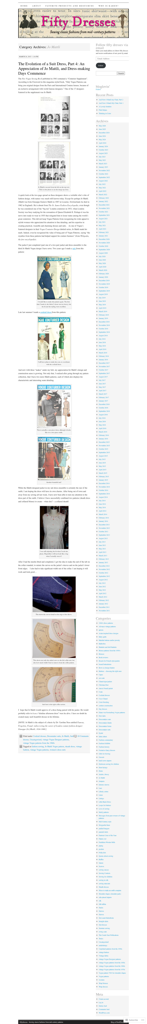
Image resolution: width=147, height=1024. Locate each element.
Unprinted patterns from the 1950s (110, 949)
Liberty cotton (103, 791)
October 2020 (103, 246)
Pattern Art (102, 839)
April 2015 (102, 469)
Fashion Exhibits (104, 743)
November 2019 (104, 284)
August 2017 (103, 377)
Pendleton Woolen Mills (107, 842)
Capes (101, 674)
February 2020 (104, 273)
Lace (100, 788)
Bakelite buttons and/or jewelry (109, 640)
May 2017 (102, 387)
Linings (101, 798)
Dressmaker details (105, 723)
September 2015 (104, 452)
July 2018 (102, 339)
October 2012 (103, 573)
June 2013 (102, 545)
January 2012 (103, 603)
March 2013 (103, 555)
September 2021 (104, 215)
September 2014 (104, 493)
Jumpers (102, 781)
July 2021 (102, 222)
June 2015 (102, 462)
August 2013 (103, 538)
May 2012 (102, 590)
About (36, 6)
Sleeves (101, 911)
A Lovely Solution (105, 106)
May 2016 (102, 425)
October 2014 (103, 490)
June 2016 (102, 421)
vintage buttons (104, 952)
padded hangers (104, 828)
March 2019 (103, 311)
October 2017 (103, 370)
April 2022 (102, 191)
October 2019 (103, 287)
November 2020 (104, 242)
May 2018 (102, 346)
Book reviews (103, 657)
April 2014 (102, 511)
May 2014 (102, 507)
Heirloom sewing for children (109, 764)
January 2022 (103, 201)
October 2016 (103, 407)
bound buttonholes (105, 664)
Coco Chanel (103, 698)
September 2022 (104, 177)
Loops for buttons (105, 805)
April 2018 (102, 349)
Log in (101, 1002)
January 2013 (103, 562)
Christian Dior (104, 685)
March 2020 (103, 270)
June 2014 (102, 504)
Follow (100, 65)
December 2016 (104, 404)
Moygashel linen (104, 825)
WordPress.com (104, 1013)
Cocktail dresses (39, 736)
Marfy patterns (104, 812)
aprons (101, 630)
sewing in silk (103, 880)
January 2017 (103, 401)
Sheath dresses (104, 887)
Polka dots (102, 852)
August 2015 (103, 456)
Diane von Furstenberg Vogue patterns (112, 712)
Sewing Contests (104, 873)
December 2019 (104, 280)
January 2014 (103, 521)
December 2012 (104, 566)
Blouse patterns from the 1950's (109, 650)
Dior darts (102, 716)
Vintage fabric (103, 956)
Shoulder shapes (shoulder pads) (110, 894)
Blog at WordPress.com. (119, 1022)
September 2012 (104, 576)
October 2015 (103, 449)
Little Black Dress (105, 802)
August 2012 (103, 579)
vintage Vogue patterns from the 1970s (112, 969)
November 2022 (104, 170)
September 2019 (104, 291)
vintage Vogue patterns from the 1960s (39, 743)
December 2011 (104, 607)
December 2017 (104, 363)
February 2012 (104, 600)
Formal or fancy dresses (107, 750)
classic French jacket (106, 688)
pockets (101, 849)
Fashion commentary (106, 740)
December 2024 (104, 132)
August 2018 (103, 335)
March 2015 (103, 473)
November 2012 (104, 569)
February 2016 (104, 435)
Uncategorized (35, 739)
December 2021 (104, 205)
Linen (101, 795)
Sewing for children (105, 876)
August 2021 (103, 218)
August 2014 (103, 497)
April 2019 (102, 308)
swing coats (103, 931)
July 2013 (102, 542)
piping (101, 845)
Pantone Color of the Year (107, 835)
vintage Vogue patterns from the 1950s (112, 962)
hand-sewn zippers (105, 760)
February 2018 (104, 356)
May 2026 (102, 126)
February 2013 (104, 559)
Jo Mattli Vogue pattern (54, 746)
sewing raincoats (104, 883)
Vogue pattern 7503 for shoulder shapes (112, 973)
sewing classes (104, 870)
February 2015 (104, 476)
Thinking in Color (105, 113)
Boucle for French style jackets (109, 661)
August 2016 (103, 414)
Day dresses (103, 709)
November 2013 (104, 528)
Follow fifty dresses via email (112, 46)
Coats (101, 692)
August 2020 (103, 253)
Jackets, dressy (104, 774)
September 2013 (104, 535)
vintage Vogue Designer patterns (56, 739)
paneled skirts (103, 832)
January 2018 (103, 359)
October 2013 (103, 531)
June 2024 (102, 136)
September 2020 (104, 249)
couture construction (106, 705)
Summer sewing (104, 928)
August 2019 (103, 294)
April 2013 (102, 552)
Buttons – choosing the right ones (110, 671)
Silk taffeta (102, 904)
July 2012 (102, 583)
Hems (101, 771)
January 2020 (103, 277)
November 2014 (104, 487)
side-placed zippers (105, 897)
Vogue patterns (104, 976)
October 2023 (103, 150)
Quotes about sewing (106, 856)
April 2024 (102, 143)
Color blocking (104, 702)
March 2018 (103, 352)
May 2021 (102, 225)
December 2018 (104, 322)
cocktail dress (46, 312)
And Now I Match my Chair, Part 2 (111, 99)
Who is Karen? (109, 6)
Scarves (101, 866)
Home (24, 6)
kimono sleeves (104, 784)
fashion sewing (38, 746)
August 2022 (103, 181)
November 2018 (104, 325)
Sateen (101, 863)
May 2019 (102, 304)
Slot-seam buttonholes (106, 918)
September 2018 (104, 332)
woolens (102, 980)
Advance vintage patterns (107, 626)
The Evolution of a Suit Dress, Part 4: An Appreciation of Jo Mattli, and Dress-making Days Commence (54, 68)
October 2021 (103, 211)
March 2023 (103, 163)
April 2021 (102, 229)
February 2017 (104, 397)
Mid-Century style (105, 821)
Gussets (101, 757)
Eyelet (101, 733)
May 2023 (102, 160)
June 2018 (102, 342)
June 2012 (102, 586)
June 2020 (102, 260)
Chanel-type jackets (105, 681)
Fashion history (104, 747)
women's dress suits (58, 749)
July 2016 (102, 418)
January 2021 (103, 236)
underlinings (103, 945)
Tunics (101, 938)
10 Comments (83, 736)
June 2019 (102, 301)
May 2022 (102, 187)
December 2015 (104, 442)
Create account (104, 999)
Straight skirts (103, 921)
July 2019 (102, 297)
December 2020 (104, 239)
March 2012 (103, 597)
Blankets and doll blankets (108, 647)
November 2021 (104, 208)
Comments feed (104, 1009)
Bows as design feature (107, 668)
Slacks (101, 907)
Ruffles (101, 859)
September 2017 (104, 373)
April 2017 (102, 390)
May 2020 (102, 263)
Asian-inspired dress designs (108, 633)
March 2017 (103, 394)
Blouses (101, 654)
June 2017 (102, 383)
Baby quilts (103, 637)
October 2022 (103, 174)
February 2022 (104, 198)
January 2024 (103, 146)
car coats (102, 678)
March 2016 (103, 432)
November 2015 (104, 445)
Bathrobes (102, 643)
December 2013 (104, 524)
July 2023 (102, 156)
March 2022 (103, 194)
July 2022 (102, 184)
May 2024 (102, 139)
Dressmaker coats (105, 719)
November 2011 (104, 610)
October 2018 (103, 328)
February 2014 (104, 518)
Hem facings (103, 767)
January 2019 (103, 318)
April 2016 (102, 428)
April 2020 (102, 266)
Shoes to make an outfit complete (110, 890)
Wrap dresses (103, 986)
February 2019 (104, 315)
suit (74, 248)
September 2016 (104, 411)
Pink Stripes (103, 110)
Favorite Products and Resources (70, 6)
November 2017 (104, 366)
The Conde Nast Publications (109, 935)
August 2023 (103, 153)
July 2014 (102, 500)
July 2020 (102, 256)
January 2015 (103, 480)
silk (100, 900)
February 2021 (104, 232)
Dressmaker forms (105, 726)
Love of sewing (104, 809)
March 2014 (103, 514)
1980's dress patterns (106, 623)
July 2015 (102, 459)
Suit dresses (103, 925)
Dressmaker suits (54, 736)
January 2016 (103, 438)
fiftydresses (24, 1022)
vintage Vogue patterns (39, 749)
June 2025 (102, 129)
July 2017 (102, 380)
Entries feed (103, 1006)
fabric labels (103, 736)
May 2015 (102, 466)
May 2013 (102, 548)
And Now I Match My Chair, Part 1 (111, 103)
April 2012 (102, 593)
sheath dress (70, 746)
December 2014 (104, 483)
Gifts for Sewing (104, 753)
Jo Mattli (65, 736)
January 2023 (103, 167)
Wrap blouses (103, 983)
